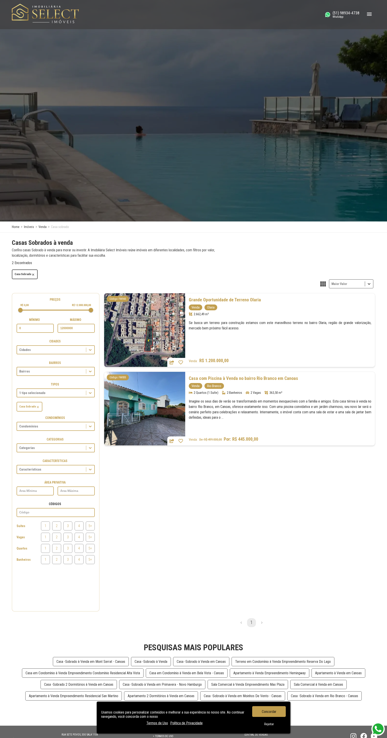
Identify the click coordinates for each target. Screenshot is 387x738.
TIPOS (55, 384)
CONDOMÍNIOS (55, 418)
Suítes (21, 526)
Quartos (22, 548)
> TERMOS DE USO (163, 736)
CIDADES (55, 341)
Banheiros (24, 559)
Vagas (21, 537)
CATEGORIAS (55, 439)
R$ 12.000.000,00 (81, 305)
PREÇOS (55, 299)
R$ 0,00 (24, 305)
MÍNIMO (34, 320)
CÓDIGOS (55, 504)
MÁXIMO (75, 320)
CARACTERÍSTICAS (55, 461)
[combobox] (331, 284)
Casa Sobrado (23, 274)
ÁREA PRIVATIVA (55, 482)
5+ (90, 526)
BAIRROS (55, 363)
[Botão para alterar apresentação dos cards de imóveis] (323, 284)
